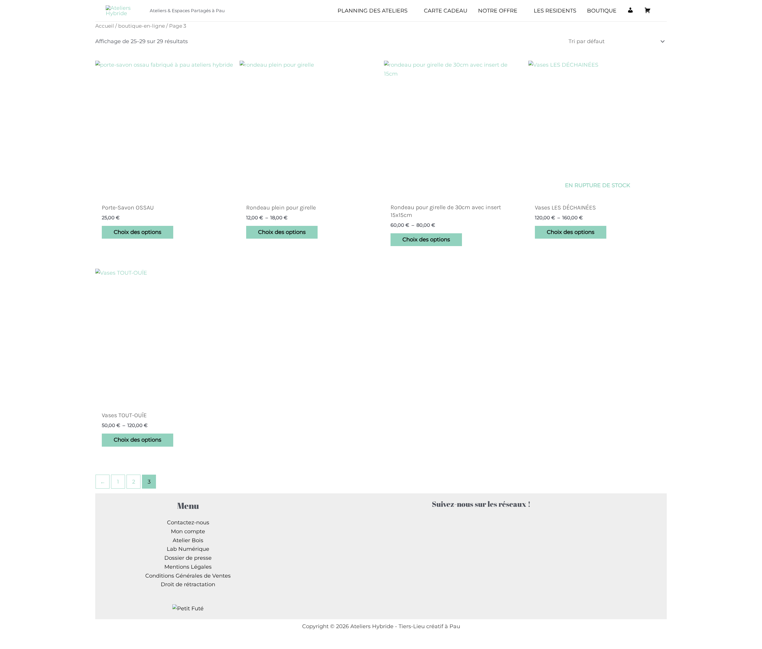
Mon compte (188, 531)
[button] (410, 10)
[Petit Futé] (188, 608)
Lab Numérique (188, 549)
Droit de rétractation (188, 584)
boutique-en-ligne (141, 26)
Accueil (104, 26)
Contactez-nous (188, 522)
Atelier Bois (188, 540)
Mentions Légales (188, 567)
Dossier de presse (188, 558)
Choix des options (137, 232)
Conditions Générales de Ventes (188, 576)
